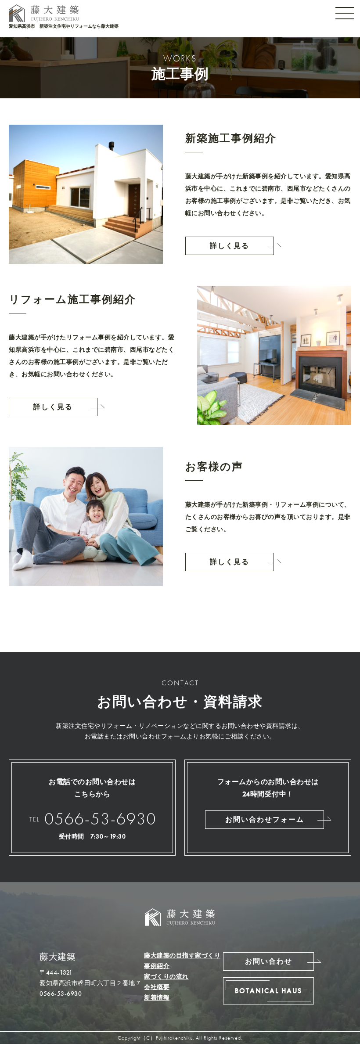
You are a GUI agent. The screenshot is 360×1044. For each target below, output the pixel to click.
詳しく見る (229, 245)
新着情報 (156, 997)
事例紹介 (156, 966)
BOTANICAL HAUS (268, 990)
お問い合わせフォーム (264, 819)
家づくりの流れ (166, 976)
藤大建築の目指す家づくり (182, 955)
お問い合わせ (352, 541)
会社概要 (156, 987)
